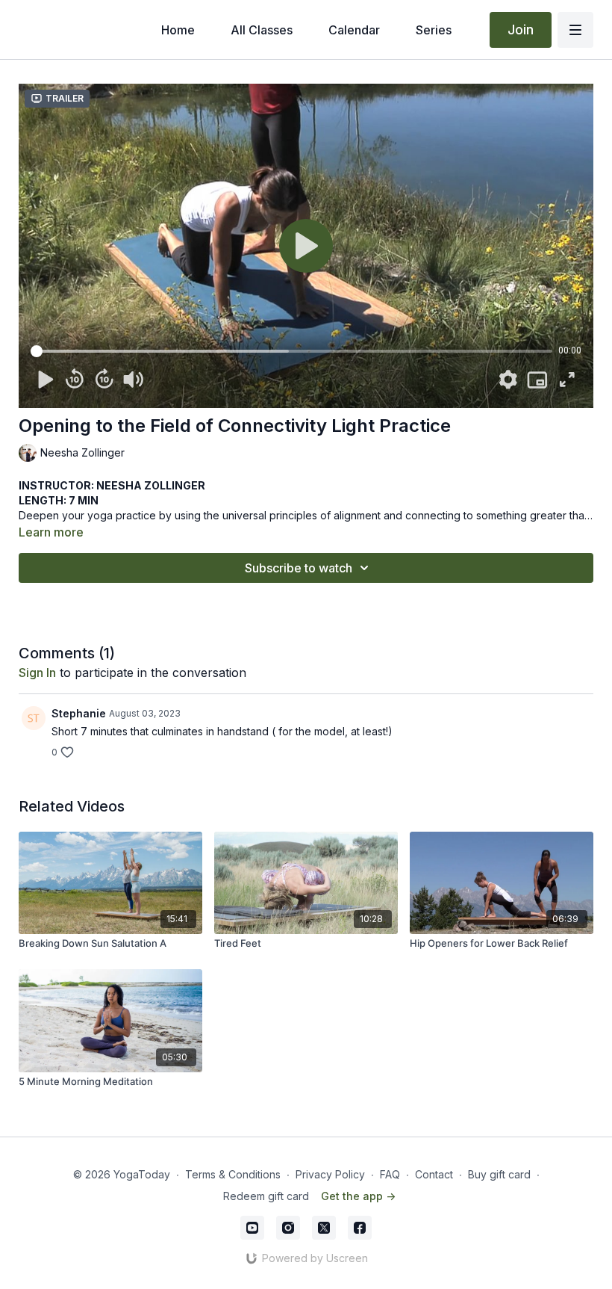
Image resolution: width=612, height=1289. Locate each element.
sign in (37, 672)
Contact (434, 1174)
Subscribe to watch (298, 567)
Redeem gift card (266, 1196)
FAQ (390, 1174)
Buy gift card (499, 1174)
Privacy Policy (330, 1174)
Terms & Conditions (233, 1174)
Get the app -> (358, 1196)
